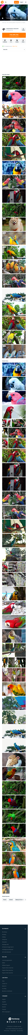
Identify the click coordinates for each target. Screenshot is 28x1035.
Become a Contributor (7, 1033)
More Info (5, 48)
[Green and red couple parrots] (13, 82)
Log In (21, 2)
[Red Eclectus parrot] (13, 844)
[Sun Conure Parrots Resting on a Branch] (13, 266)
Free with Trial (14, 35)
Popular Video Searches (7, 1014)
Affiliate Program (6, 1007)
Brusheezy (4, 974)
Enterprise (4, 981)
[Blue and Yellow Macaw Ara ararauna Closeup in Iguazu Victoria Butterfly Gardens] (5, 694)
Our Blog (4, 1030)
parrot (4, 941)
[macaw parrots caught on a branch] (13, 238)
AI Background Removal (7, 991)
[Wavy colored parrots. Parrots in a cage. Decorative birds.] (13, 351)
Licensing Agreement (7, 1002)
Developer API (5, 986)
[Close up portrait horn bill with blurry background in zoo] (13, 801)
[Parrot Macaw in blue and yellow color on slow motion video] (13, 625)
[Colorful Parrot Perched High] (13, 139)
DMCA (3, 1004)
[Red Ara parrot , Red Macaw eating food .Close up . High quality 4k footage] (13, 639)
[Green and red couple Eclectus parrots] (13, 209)
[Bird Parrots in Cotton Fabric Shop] (11, 598)
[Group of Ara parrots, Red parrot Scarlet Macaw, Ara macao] (13, 124)
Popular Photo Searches (7, 1012)
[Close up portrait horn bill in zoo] (13, 667)
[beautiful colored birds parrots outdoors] (13, 153)
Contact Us (4, 1025)
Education (4, 984)
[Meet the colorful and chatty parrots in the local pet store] (13, 717)
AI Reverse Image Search (8, 989)
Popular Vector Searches (7, 1009)
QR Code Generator (6, 994)
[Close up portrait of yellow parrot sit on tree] (13, 731)
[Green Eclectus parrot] (13, 858)
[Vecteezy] (2, 2)
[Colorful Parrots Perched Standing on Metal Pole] (13, 504)
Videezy (4, 979)
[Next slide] (22, 941)
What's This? (15, 46)
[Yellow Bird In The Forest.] (13, 336)
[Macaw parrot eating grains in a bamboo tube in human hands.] (13, 816)
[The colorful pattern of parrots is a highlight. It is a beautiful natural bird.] (13, 167)
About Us (4, 1028)
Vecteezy (4, 976)
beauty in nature (20, 941)
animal (11, 941)
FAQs (3, 1023)
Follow (23, 30)
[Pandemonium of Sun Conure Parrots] (13, 110)
